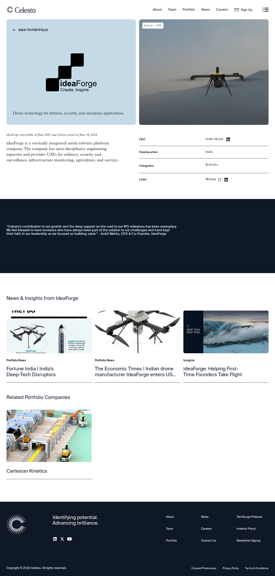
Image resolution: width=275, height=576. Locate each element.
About (170, 517)
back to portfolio (30, 30)
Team (169, 528)
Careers (206, 528)
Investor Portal (246, 528)
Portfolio (171, 540)
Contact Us (208, 540)
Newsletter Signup (249, 540)
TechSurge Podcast (249, 517)
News (205, 517)
